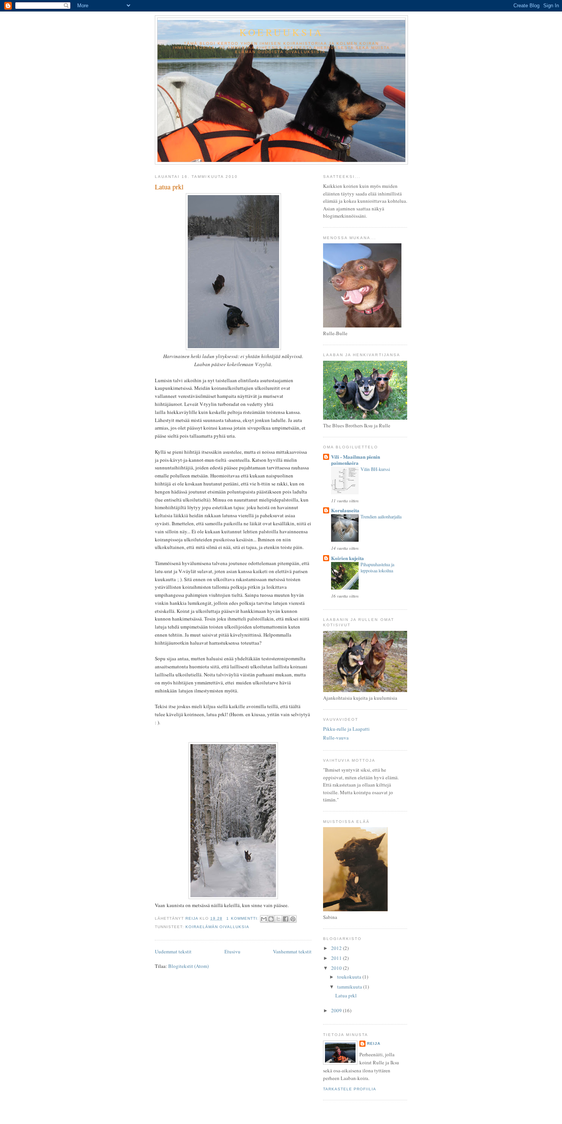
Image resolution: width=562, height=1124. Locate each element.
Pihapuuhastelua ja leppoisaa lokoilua (377, 567)
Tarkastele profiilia (349, 1089)
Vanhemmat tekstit (292, 951)
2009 (337, 1010)
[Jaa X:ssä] (278, 919)
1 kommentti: (243, 918)
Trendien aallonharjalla (381, 516)
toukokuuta (349, 976)
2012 (337, 948)
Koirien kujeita (347, 558)
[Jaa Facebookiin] (285, 919)
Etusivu (232, 951)
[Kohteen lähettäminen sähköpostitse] (264, 919)
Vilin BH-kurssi (375, 469)
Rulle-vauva (336, 737)
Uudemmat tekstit (173, 951)
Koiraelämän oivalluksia (217, 927)
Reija (373, 1043)
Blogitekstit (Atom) (188, 966)
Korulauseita (345, 510)
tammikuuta (350, 986)
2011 (337, 958)
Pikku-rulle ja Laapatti (346, 728)
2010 (337, 967)
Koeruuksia (281, 32)
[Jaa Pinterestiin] (293, 919)
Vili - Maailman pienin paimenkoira (355, 459)
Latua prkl (169, 186)
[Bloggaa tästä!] (271, 919)
